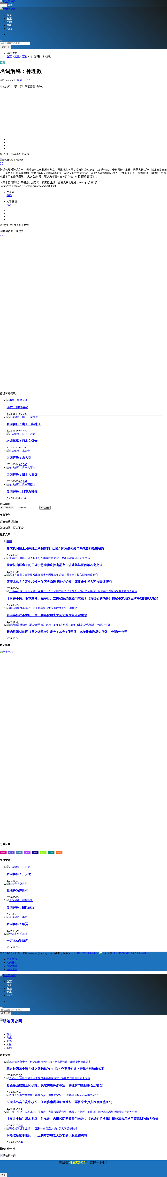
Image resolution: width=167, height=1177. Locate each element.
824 (21, 1108)
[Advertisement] (83, 111)
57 (20, 1075)
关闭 (3, 1175)
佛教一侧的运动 (17, 407)
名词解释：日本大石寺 (22, 474)
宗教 (9, 204)
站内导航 (12, 969)
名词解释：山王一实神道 (24, 424)
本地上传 (45, 507)
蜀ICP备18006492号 (87, 953)
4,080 (24, 430)
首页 (9, 15)
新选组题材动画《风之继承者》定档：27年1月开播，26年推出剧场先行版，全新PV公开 (67, 631)
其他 (9, 28)
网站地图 (12, 966)
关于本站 (12, 959)
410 (21, 1092)
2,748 (24, 498)
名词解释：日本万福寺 (22, 491)
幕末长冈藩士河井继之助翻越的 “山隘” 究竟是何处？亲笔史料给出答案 (55, 548)
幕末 (9, 18)
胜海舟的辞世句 (17, 890)
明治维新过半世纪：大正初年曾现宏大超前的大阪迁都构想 (47, 615)
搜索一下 (5, 47)
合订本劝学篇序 (17, 940)
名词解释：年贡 (17, 924)
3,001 (24, 481)
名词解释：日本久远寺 (22, 441)
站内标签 (12, 962)
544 (21, 1142)
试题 (59, 852)
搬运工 (20, 80)
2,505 (24, 464)
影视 (19, 852)
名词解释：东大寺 (19, 457)
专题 (9, 25)
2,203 (24, 413)
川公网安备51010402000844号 (129, 953)
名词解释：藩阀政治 (20, 907)
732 (21, 1125)
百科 (24, 56)
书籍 (3, 852)
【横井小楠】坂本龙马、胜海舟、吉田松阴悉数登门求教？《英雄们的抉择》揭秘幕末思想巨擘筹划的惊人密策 (82, 598)
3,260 (24, 447)
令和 (9, 541)
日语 (35, 852)
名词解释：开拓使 (19, 874)
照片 (43, 852)
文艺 (27, 852)
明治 (9, 21)
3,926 (28, 80)
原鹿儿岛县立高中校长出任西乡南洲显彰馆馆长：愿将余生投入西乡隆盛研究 (59, 581)
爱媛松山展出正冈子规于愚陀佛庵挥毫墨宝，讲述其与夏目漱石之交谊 (55, 565)
